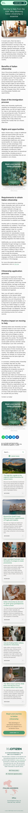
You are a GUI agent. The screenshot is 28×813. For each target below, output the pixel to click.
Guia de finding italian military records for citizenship (14, 644)
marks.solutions (20, 810)
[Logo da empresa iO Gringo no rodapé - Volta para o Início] (14, 749)
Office (14, 798)
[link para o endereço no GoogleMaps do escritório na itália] (14, 787)
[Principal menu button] (25, 2)
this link (16, 264)
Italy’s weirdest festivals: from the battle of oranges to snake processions (14, 561)
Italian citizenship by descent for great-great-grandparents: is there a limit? (14, 603)
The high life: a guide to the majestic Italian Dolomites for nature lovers (13, 477)
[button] (3, 437)
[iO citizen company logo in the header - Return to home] (9, 3)
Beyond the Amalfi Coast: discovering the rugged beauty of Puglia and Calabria (14, 518)
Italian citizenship (20, 760)
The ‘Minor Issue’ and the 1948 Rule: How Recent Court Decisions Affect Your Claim (14, 685)
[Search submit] (23, 452)
